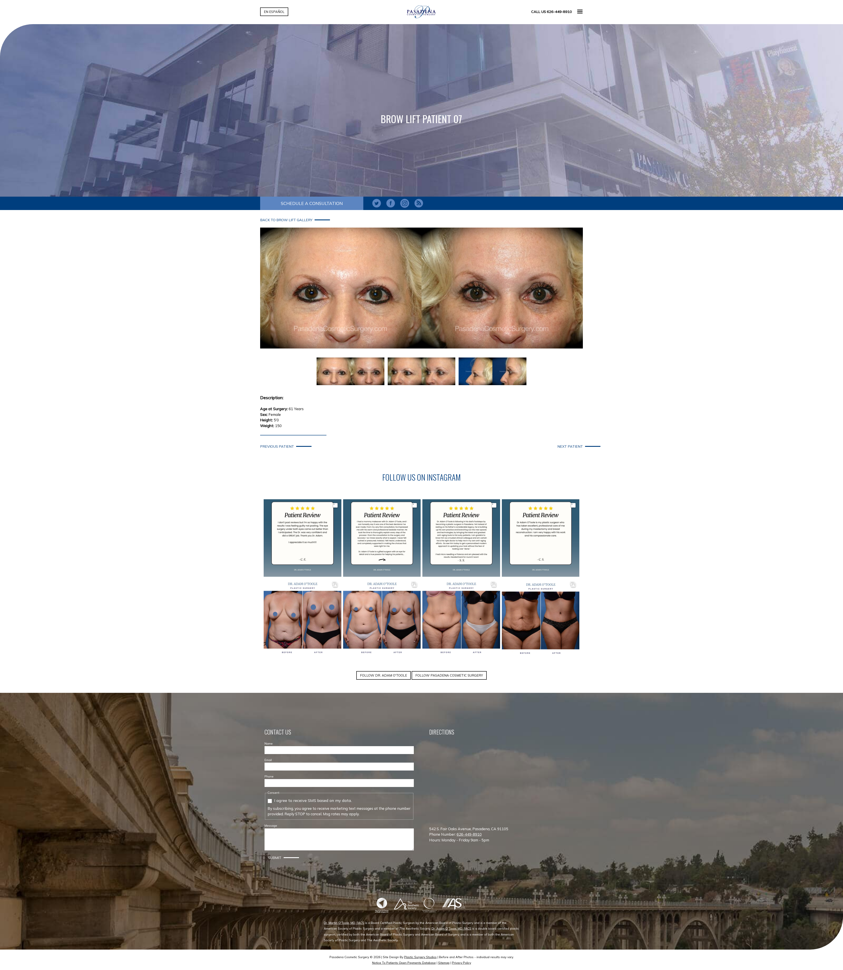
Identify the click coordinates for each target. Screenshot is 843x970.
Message (271, 825)
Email (268, 760)
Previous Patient (277, 446)
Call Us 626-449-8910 (551, 11)
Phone (269, 776)
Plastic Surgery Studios (420, 957)
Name (269, 743)
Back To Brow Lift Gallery (286, 220)
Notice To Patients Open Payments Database (404, 963)
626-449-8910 (469, 834)
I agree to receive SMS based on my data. (313, 800)
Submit (274, 857)
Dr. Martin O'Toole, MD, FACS (344, 923)
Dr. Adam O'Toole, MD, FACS (451, 928)
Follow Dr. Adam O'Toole (383, 675)
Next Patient (570, 446)
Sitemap (444, 963)
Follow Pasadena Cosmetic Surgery (449, 675)
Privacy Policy (461, 963)
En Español (274, 12)
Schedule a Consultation (312, 203)
